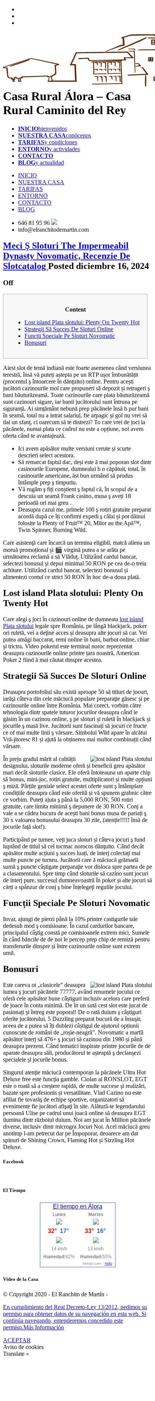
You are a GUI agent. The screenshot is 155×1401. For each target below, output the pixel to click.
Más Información (43, 1327)
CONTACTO (35, 202)
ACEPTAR (17, 1340)
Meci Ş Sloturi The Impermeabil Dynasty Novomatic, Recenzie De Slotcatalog (66, 256)
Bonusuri (35, 342)
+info (108, 1263)
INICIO (27, 175)
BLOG (26, 209)
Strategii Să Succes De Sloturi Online (68, 329)
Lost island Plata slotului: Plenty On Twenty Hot (82, 322)
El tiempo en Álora (77, 1206)
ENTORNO (33, 196)
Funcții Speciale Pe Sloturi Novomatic (69, 336)
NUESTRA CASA (41, 182)
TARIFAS (30, 189)
